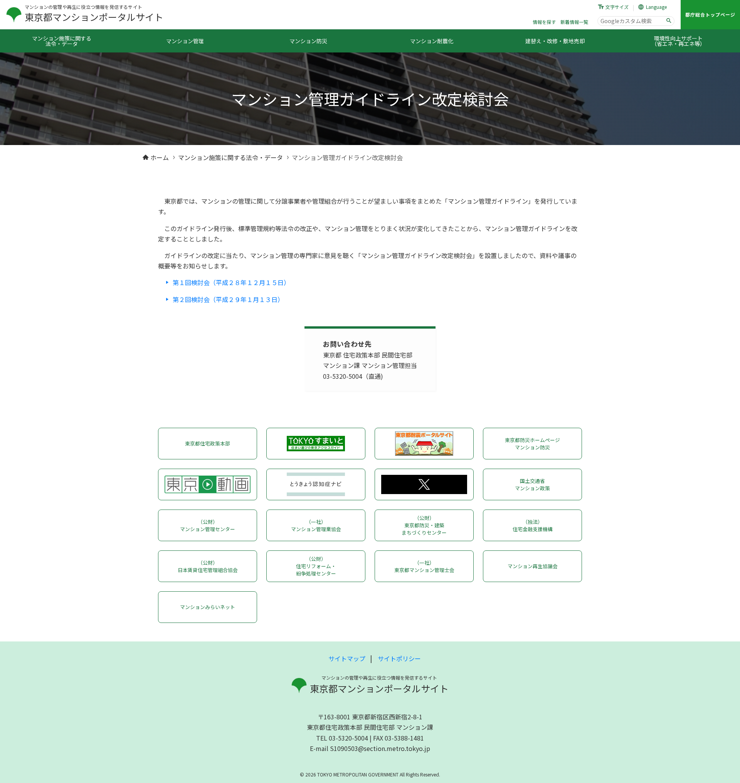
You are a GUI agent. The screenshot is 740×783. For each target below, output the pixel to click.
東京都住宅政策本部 (207, 443)
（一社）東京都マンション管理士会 (424, 566)
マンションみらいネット (207, 607)
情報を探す (544, 22)
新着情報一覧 (574, 22)
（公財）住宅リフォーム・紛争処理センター (316, 566)
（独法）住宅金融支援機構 (533, 525)
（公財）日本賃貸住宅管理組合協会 (208, 566)
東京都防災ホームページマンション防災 (532, 443)
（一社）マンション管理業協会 (316, 525)
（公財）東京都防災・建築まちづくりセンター (424, 525)
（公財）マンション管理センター (207, 525)
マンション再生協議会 (533, 566)
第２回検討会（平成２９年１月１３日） (228, 299)
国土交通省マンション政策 (532, 484)
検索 (668, 21)
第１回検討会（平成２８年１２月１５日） (231, 282)
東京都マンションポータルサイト (94, 17)
